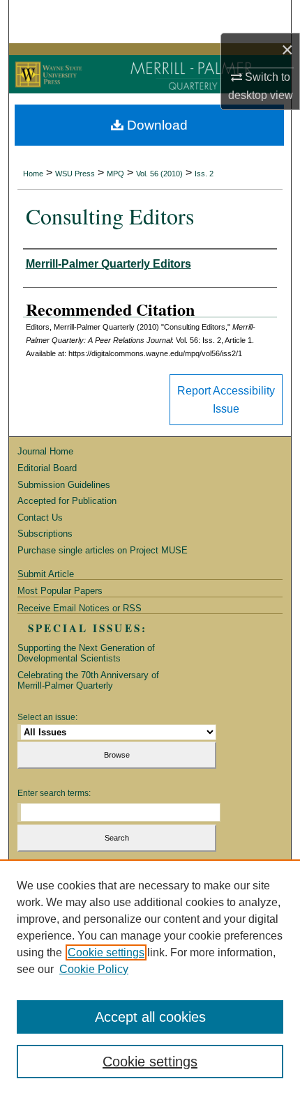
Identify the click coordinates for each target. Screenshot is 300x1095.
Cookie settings (106, 952)
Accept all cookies (150, 1017)
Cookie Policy (93, 969)
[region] (150, 977)
